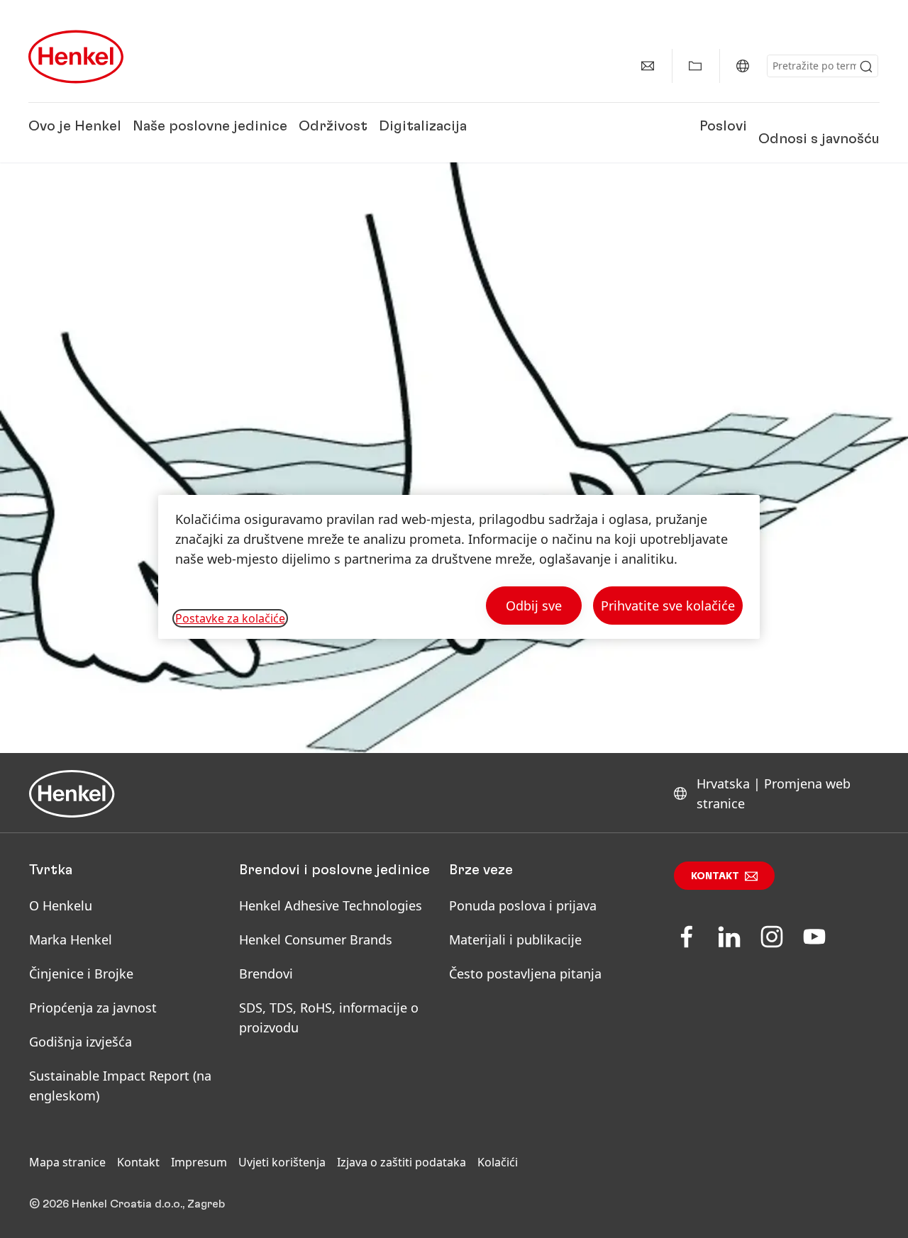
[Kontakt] (648, 66)
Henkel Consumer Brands (315, 939)
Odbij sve (534, 605)
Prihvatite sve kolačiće (668, 605)
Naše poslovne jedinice (210, 126)
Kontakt (715, 876)
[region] (459, 567)
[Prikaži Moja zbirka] (695, 66)
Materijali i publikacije (515, 939)
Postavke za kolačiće (230, 618)
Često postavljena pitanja (525, 973)
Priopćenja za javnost (94, 1007)
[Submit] (866, 66)
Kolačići (497, 1162)
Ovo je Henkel (74, 126)
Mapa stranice (67, 1162)
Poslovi (723, 126)
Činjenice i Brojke (81, 973)
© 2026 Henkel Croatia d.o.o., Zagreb (127, 1204)
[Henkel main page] (75, 56)
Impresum (199, 1162)
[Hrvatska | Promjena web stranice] (743, 66)
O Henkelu (60, 905)
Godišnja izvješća (80, 1041)
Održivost (333, 126)
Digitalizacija (423, 126)
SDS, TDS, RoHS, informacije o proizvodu (329, 1017)
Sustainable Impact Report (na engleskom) (120, 1085)
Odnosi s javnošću (819, 138)
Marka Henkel (70, 939)
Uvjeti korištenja (282, 1162)
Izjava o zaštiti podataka (401, 1162)
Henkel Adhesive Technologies (330, 905)
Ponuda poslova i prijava (523, 905)
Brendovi (266, 973)
